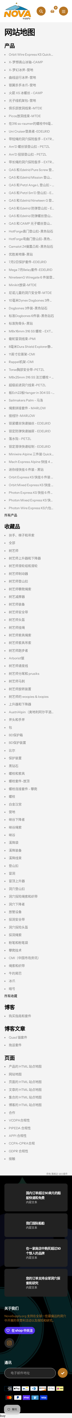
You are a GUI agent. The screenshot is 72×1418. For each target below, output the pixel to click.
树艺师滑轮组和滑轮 (23, 566)
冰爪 (12, 981)
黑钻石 (13, 766)
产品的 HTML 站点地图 (25, 1066)
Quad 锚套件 (18, 1037)
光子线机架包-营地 (22, 101)
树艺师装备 (17, 604)
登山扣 (13, 866)
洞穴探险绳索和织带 (23, 896)
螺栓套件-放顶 (19, 781)
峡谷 (12, 835)
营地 (12, 812)
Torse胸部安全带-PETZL (26, 370)
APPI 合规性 (18, 1136)
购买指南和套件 (20, 1016)
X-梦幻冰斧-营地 (21, 70)
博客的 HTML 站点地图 (25, 1105)
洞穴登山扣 (17, 889)
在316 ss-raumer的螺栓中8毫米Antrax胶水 (40, 124)
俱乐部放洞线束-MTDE (25, 108)
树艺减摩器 (17, 597)
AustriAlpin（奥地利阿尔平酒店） (33, 712)
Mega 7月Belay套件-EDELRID (30, 270)
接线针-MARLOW (22, 416)
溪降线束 (15, 858)
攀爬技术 (15, 950)
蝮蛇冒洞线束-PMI (22, 339)
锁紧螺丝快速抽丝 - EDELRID (30, 423)
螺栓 (12, 796)
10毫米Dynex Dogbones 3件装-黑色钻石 (38, 300)
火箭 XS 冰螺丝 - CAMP (26, 93)
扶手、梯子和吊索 (21, 535)
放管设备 (15, 912)
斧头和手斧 (17, 720)
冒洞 (12, 873)
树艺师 (13, 551)
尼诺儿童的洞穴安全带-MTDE (30, 293)
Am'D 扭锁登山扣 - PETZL (28, 154)
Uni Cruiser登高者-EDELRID (29, 131)
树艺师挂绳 (17, 628)
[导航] (63, 11)
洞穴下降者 (17, 904)
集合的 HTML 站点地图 (25, 1097)
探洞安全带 (17, 919)
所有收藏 (10, 996)
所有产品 (10, 515)
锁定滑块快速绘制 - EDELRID (30, 447)
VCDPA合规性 (19, 1120)
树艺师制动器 (18, 574)
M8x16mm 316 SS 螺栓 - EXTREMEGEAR (39, 331)
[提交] (63, 1373)
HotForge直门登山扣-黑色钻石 (31, 231)
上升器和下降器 (20, 704)
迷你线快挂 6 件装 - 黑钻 (26, 470)
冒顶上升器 (17, 881)
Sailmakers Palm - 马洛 (26, 400)
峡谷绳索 (15, 827)
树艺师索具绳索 (20, 635)
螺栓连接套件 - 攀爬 (23, 789)
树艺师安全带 (18, 612)
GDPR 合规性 (18, 1151)
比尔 (12, 750)
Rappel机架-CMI (21, 362)
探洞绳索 (15, 935)
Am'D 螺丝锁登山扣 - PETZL (29, 147)
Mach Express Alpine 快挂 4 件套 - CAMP (39, 462)
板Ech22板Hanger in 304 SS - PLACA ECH (40, 393)
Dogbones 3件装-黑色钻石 (28, 308)
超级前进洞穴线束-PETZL (27, 385)
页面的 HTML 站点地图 (25, 1082)
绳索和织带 (17, 966)
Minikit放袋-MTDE (23, 285)
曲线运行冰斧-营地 (22, 77)
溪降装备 (15, 850)
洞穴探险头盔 (18, 927)
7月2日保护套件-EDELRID (28, 262)
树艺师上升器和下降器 (25, 558)
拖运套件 (15, 1045)
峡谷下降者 (17, 820)
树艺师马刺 (17, 681)
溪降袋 (13, 843)
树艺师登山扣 (18, 581)
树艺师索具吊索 (20, 643)
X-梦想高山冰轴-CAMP (26, 62)
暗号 (12, 989)
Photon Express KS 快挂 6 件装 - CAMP (37, 493)
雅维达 (54, 1174)
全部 (12, 543)
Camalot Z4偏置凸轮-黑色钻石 (31, 246)
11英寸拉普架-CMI (22, 354)
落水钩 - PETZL (20, 439)
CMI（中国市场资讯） (25, 958)
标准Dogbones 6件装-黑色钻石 (31, 316)
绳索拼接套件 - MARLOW (27, 408)
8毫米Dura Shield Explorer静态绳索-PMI (38, 347)
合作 (12, 1113)
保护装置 (15, 758)
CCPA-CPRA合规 (22, 1143)
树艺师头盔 (17, 620)
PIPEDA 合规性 (20, 1128)
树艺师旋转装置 (20, 689)
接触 (12, 1159)
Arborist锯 (16, 658)
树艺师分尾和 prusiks (24, 674)
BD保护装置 (17, 743)
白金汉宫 (15, 804)
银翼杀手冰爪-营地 (22, 85)
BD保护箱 (16, 735)
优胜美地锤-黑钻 (21, 254)
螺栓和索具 (17, 773)
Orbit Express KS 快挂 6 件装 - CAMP (36, 477)
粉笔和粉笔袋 (18, 943)
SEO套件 (63, 1174)
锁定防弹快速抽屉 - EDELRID (30, 431)
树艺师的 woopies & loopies (29, 697)
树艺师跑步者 (18, 651)
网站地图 (15, 1074)
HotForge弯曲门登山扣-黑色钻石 (32, 239)
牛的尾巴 (15, 973)
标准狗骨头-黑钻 (21, 323)
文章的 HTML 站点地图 (25, 1090)
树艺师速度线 (18, 666)
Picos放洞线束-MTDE (25, 116)
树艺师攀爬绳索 (20, 589)
